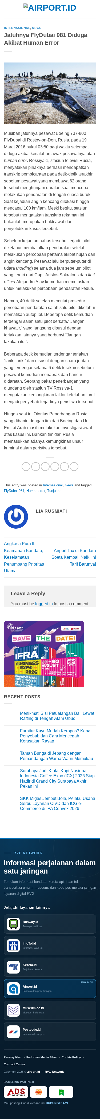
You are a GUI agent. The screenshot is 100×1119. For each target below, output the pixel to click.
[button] (7, 9)
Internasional (17, 28)
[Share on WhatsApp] (26, 466)
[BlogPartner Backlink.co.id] (61, 1092)
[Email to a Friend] (54, 466)
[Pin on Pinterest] (64, 466)
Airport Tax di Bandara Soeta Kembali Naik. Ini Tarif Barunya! (73, 557)
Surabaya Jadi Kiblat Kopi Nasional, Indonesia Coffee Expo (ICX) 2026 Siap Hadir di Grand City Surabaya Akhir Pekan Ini (57, 778)
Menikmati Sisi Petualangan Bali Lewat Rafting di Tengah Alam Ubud (57, 716)
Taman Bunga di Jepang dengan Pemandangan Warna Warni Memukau (56, 756)
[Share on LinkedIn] (74, 466)
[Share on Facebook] (35, 466)
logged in (44, 604)
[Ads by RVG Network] (16, 1092)
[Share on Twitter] (45, 466)
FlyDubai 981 (14, 491)
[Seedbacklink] (38, 1092)
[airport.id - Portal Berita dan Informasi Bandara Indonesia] (50, 9)
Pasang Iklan (13, 1057)
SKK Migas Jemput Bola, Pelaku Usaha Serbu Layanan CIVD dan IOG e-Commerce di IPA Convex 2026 (57, 803)
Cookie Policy (71, 1057)
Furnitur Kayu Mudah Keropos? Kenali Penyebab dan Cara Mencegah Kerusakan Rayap (56, 736)
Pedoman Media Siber (41, 1057)
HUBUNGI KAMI (57, 1103)
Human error (35, 491)
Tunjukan (54, 491)
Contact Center (14, 1064)
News (36, 28)
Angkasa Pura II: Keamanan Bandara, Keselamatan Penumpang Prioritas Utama (24, 557)
